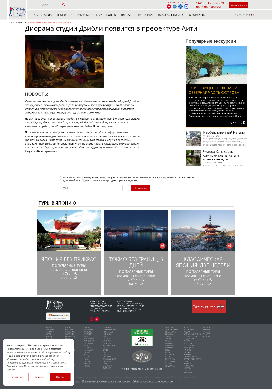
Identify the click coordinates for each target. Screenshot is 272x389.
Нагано (87, 348)
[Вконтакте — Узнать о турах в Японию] (169, 6)
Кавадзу (69, 329)
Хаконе (187, 350)
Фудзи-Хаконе (190, 336)
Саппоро (107, 361)
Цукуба (187, 368)
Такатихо (169, 345)
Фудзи (187, 332)
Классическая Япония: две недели (203, 262)
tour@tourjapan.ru (208, 6)
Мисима (88, 334)
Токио (168, 356)
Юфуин (206, 329)
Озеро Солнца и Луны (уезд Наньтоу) (110, 331)
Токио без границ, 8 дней (136, 262)
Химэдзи (188, 363)
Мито (86, 336)
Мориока (88, 343)
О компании (197, 15)
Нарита (87, 356)
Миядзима (89, 341)
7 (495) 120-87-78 (209, 3)
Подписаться (140, 188)
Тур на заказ (145, 15)
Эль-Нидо (188, 372)
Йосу (67, 327)
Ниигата (87, 363)
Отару (105, 350)
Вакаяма (50, 338)
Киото (68, 338)
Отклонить (17, 377)
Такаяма (169, 348)
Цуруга (187, 370)
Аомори (50, 329)
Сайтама (107, 356)
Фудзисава (189, 338)
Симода (169, 327)
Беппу (49, 336)
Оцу (105, 352)
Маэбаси (88, 332)
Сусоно (169, 336)
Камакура (69, 334)
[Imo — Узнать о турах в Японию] (180, 6)
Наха (86, 359)
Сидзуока (107, 366)
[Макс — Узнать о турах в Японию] (186, 6)
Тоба (167, 352)
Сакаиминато (109, 359)
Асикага (50, 332)
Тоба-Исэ (169, 354)
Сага (105, 354)
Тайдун (168, 341)
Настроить (39, 377)
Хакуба (187, 352)
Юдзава (206, 327)
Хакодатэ (188, 348)
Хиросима (189, 366)
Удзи (186, 327)
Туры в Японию (42, 15)
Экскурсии (84, 15)
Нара (86, 354)
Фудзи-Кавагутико (193, 334)
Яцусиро (207, 336)
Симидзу (107, 368)
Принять (60, 377)
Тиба (167, 350)
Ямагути (207, 334)
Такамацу (169, 343)
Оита (105, 336)
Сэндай (168, 338)
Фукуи (187, 341)
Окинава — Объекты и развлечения (109, 343)
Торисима (170, 361)
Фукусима (189, 345)
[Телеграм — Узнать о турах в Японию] (175, 6)
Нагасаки (88, 350)
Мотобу (88, 345)
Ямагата (206, 332)
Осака (106, 348)
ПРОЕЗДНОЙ (64, 15)
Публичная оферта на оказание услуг (153, 381)
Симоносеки (171, 329)
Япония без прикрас (68, 259)
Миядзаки (89, 338)
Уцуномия (189, 329)
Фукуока (188, 343)
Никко (87, 366)
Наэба (87, 361)
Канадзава (70, 336)
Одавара (107, 327)
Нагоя (87, 352)
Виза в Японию (106, 15)
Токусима (170, 359)
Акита (49, 327)
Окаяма (106, 338)
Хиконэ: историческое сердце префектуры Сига (193, 357)
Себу (105, 363)
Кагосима (70, 332)
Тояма (168, 363)
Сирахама (169, 334)
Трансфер (127, 15)
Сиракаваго (170, 332)
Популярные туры (69, 265)
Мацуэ (87, 327)
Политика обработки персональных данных (106, 381)
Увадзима (170, 366)
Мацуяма (88, 329)
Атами (49, 334)
